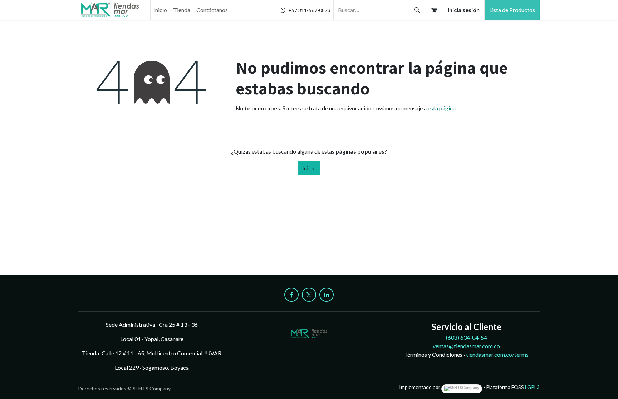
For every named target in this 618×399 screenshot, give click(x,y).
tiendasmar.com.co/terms (497, 354)
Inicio (309, 168)
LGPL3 (532, 387)
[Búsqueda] (417, 10)
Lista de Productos (512, 9)
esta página (442, 108)
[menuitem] (160, 10)
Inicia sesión (464, 9)
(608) (466, 337)
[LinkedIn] (326, 295)
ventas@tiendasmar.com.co (466, 346)
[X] (309, 295)
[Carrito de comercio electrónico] (434, 10)
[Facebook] (291, 295)
